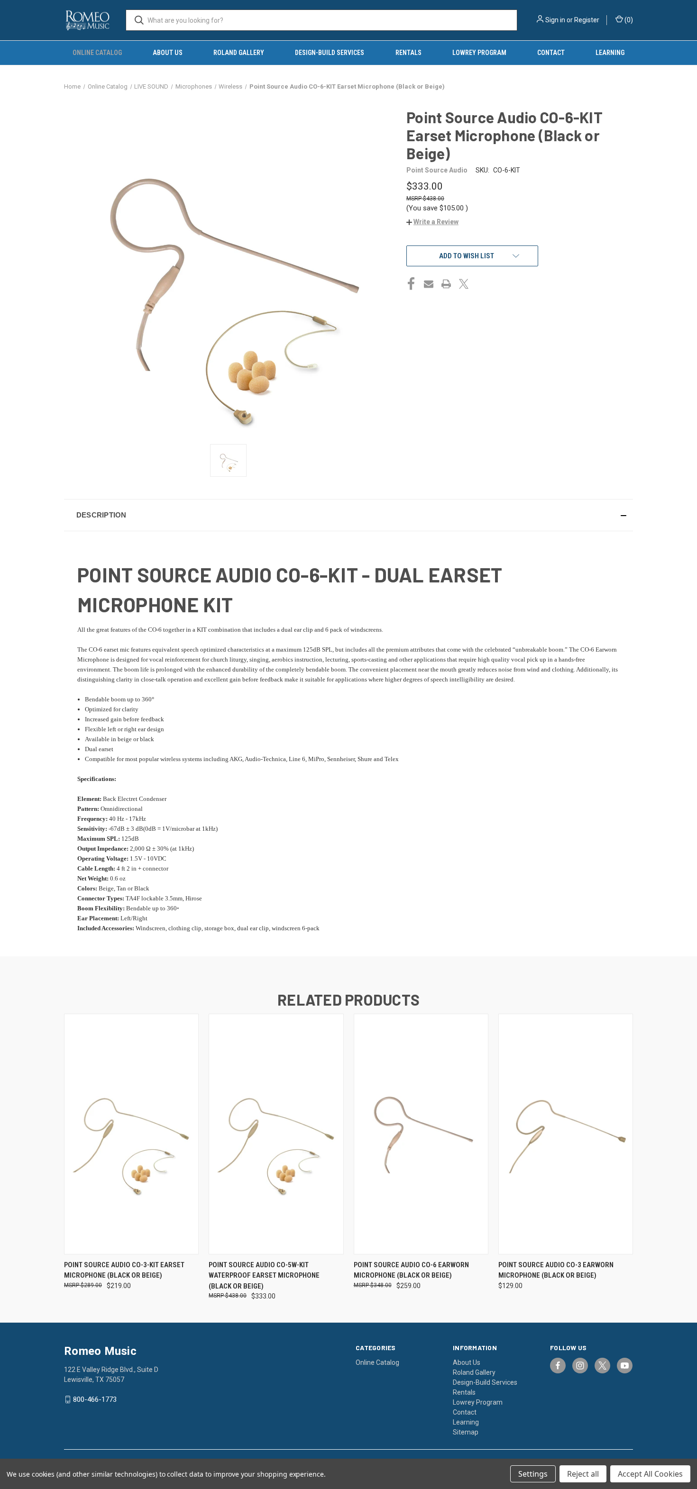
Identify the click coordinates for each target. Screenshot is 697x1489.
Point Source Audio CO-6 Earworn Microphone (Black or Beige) (411, 1270)
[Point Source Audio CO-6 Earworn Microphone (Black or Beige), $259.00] (421, 1134)
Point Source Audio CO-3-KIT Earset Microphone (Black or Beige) (124, 1270)
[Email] (428, 284)
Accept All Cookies (650, 1474)
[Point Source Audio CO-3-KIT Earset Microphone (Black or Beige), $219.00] (131, 1134)
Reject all (583, 1474)
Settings (533, 1474)
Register (586, 20)
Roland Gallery (238, 52)
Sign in (555, 20)
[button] (432, 222)
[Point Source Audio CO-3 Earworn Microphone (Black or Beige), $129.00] (565, 1134)
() (628, 20)
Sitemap (465, 1432)
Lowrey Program (479, 52)
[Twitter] (463, 284)
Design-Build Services (329, 52)
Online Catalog (97, 52)
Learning (610, 52)
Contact (551, 52)
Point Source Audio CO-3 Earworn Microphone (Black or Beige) (556, 1270)
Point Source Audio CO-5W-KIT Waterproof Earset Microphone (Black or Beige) (264, 1275)
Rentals (408, 52)
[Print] (446, 284)
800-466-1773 (95, 1399)
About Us (168, 52)
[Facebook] (411, 284)
